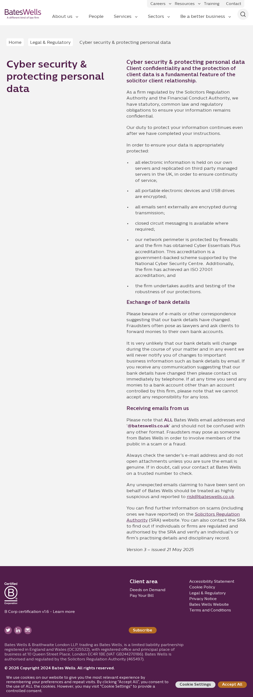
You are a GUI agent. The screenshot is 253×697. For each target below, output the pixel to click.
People (96, 17)
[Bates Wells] (26, 14)
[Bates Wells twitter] (8, 630)
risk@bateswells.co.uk (210, 497)
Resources (185, 4)
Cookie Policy (202, 587)
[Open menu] (170, 4)
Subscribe (142, 630)
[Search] (243, 14)
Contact (233, 4)
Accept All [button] (232, 685)
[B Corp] (11, 594)
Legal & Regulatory (50, 43)
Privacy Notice (203, 599)
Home (15, 43)
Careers (158, 4)
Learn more (64, 612)
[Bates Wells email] (28, 630)
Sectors (156, 17)
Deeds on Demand (147, 590)
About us (62, 17)
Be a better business (202, 17)
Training (211, 4)
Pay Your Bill (142, 596)
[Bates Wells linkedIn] (18, 630)
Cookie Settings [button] (195, 685)
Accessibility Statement (211, 582)
